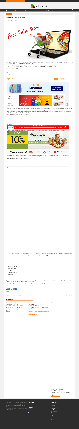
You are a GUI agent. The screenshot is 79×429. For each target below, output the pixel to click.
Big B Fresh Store (10, 165)
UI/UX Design (34, 70)
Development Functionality (49, 70)
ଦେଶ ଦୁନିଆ (15, 10)
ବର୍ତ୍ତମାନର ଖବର (57, 396)
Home (30, 405)
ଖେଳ (29, 10)
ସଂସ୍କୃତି (25, 10)
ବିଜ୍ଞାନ (37, 10)
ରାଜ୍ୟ (10, 10)
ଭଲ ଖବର (20, 10)
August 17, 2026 (9, 304)
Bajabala (15, 20)
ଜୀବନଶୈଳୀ (42, 10)
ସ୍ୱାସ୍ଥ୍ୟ (47, 10)
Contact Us (31, 408)
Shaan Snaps (48, 427)
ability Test (58, 70)
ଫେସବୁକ (51, 283)
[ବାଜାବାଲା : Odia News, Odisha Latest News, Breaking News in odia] (6, 9)
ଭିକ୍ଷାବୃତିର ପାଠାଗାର (68, 295)
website (42, 108)
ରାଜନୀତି (33, 10)
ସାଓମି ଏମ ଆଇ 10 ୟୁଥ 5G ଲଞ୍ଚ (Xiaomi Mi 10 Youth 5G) (17, 295)
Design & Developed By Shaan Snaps (35, 427)
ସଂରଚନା (58, 10)
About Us (31, 407)
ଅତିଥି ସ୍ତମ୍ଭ (53, 10)
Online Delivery (49, 64)
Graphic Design (40, 70)
